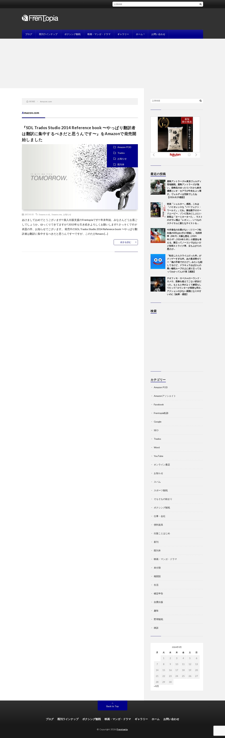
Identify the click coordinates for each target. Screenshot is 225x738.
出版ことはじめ (162, 533)
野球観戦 (158, 619)
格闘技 (157, 576)
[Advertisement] (112, 63)
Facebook (159, 404)
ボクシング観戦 (72, 34)
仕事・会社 (159, 516)
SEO (156, 430)
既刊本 (120, 164)
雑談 (156, 627)
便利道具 (158, 524)
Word (157, 447)
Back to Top (112, 706)
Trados (121, 152)
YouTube (158, 456)
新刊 (156, 541)
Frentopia (122, 729)
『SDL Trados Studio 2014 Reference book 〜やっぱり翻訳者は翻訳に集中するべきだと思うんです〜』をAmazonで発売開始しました (79, 133)
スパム (157, 481)
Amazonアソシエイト (165, 395)
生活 (156, 584)
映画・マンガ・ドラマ (99, 34)
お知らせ (122, 158)
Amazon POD (124, 147)
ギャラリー (123, 34)
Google (157, 421)
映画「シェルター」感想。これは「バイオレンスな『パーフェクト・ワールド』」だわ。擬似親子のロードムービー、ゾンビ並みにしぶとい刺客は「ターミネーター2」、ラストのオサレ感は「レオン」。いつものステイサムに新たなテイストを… (185, 213)
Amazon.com (56, 214)
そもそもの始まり (163, 499)
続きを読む (125, 242)
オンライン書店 (162, 464)
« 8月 (156, 686)
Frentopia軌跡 (161, 413)
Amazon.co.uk (44, 214)
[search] (200, 4)
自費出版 (158, 602)
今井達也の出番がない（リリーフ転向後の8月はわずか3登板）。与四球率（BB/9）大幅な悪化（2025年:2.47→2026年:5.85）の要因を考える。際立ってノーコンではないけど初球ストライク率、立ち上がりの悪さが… (184, 239)
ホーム (139, 34)
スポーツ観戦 (161, 490)
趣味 (156, 610)
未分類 (157, 567)
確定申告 (158, 593)
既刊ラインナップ (48, 34)
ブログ (28, 34)
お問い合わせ (158, 34)
